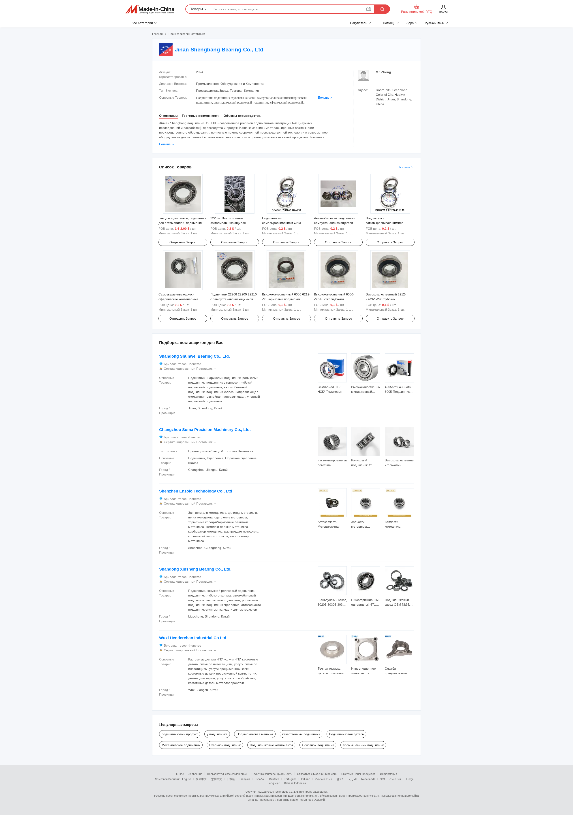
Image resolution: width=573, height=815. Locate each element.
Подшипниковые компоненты (271, 745)
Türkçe (409, 779)
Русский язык (323, 779)
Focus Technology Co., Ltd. (282, 791)
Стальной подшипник (225, 745)
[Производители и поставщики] (149, 9)
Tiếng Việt (273, 783)
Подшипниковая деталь (346, 734)
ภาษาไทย (395, 779)
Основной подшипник (318, 745)
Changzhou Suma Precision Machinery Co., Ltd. (205, 429)
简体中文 (201, 779)
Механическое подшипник (181, 745)
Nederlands (368, 779)
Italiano (305, 779)
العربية (353, 779)
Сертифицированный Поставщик (190, 369)
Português (290, 779)
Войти (443, 12)
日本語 (231, 779)
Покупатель (358, 23)
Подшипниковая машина (255, 734)
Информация (388, 774)
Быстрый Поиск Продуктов (358, 774)
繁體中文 (216, 779)
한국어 (340, 779)
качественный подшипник (301, 734)
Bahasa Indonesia (295, 783)
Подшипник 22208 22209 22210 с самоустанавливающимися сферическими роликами (233, 299)
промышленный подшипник (363, 745)
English (186, 779)
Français (244, 779)
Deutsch (274, 779)
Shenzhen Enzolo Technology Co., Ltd (195, 491)
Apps (410, 23)
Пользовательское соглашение (227, 774)
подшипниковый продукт (180, 734)
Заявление (195, 774)
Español (260, 779)
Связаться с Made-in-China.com (317, 774)
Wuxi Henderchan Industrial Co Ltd (192, 638)
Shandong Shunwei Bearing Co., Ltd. (194, 356)
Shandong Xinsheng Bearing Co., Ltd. (195, 569)
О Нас (180, 774)
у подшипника (217, 734)
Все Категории (142, 23)
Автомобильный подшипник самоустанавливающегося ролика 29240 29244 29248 (334, 222)
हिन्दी (382, 779)
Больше (323, 97)
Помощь (389, 23)
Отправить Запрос (182, 242)
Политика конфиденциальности (272, 774)
